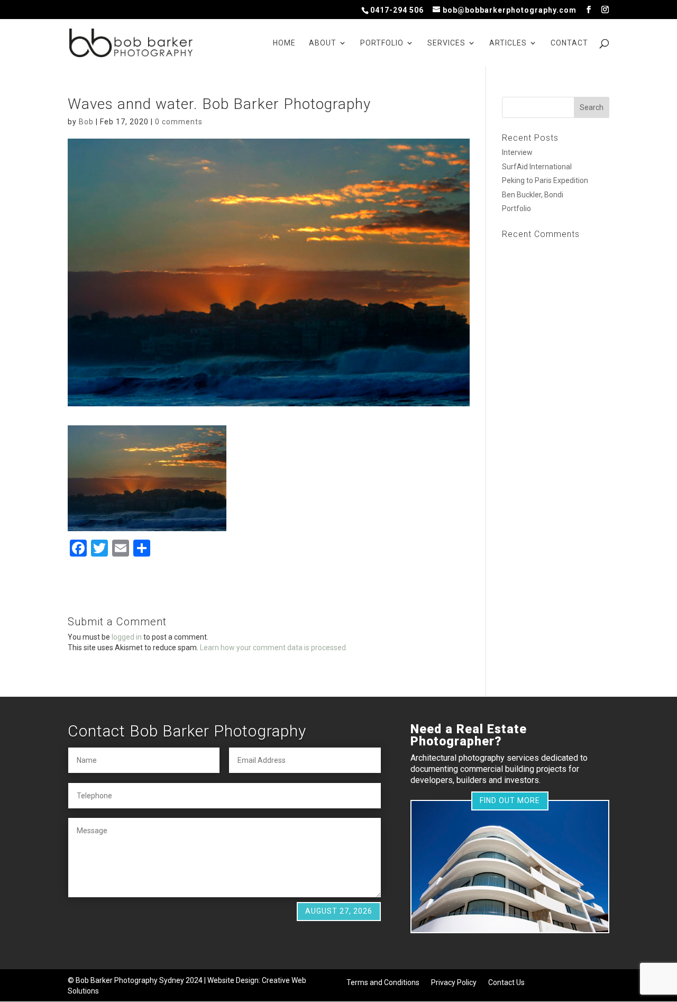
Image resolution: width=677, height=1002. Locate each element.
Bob (86, 121)
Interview (517, 152)
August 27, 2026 (338, 911)
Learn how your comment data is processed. (273, 647)
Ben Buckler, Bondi (532, 194)
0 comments (179, 121)
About (322, 43)
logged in (127, 637)
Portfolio (382, 43)
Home (284, 43)
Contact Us (506, 983)
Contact (569, 43)
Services (446, 43)
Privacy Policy (454, 983)
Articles (508, 43)
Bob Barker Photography (117, 980)
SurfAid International (537, 166)
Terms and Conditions (382, 983)
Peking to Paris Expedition (545, 180)
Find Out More (510, 800)
